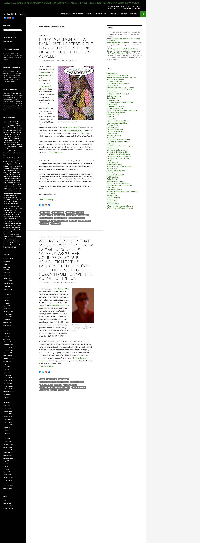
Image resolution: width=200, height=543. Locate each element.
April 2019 (6, 339)
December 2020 (8, 284)
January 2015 (7, 480)
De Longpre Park (46, 215)
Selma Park (43, 35)
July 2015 (6, 463)
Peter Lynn (44, 390)
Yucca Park (56, 223)
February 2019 (8, 344)
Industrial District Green (116, 131)
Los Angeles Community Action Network (123, 49)
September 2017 (8, 391)
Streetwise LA (112, 202)
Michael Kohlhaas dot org (15, 14)
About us (113, 14)
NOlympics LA (112, 169)
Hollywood (59, 215)
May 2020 (6, 303)
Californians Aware (114, 96)
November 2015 (8, 452)
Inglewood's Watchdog (115, 129)
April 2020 (6, 306)
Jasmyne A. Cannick (114, 135)
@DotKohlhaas (8, 41)
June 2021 (6, 267)
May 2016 (6, 436)
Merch (89, 14)
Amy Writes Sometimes (115, 79)
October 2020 (7, 289)
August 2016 (7, 427)
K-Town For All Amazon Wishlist (120, 53)
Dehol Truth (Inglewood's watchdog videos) (122, 110)
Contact (124, 14)
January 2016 (7, 447)
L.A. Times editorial (71, 127)
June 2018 (6, 367)
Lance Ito (58, 384)
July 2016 (6, 430)
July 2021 (6, 264)
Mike (59, 60)
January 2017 (7, 414)
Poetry (53, 390)
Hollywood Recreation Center (78, 215)
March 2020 (7, 308)
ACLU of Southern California (117, 75)
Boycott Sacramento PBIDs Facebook (120, 88)
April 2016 (6, 439)
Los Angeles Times (61, 220)
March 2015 (7, 475)
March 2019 (7, 342)
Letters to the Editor (77, 218)
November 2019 (8, 320)
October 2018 (7, 356)
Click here (6, 53)
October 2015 (7, 455)
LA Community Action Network (118, 154)
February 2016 (8, 444)
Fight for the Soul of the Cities (117, 121)
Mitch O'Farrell (84, 220)
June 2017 (6, 400)
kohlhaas (55, 283)
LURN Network (112, 162)
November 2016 (8, 419)
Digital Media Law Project (116, 112)
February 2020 (8, 311)
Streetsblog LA (112, 200)
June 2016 (6, 433)
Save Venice (111, 187)
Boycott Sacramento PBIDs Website (120, 90)
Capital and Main (113, 100)
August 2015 (7, 461)
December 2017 (8, 383)
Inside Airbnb (112, 133)
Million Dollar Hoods (114, 164)
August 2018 (7, 361)
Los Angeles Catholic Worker (118, 43)
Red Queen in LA (113, 177)
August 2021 (7, 261)
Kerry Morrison (61, 218)
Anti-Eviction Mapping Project (118, 83)
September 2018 (8, 358)
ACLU (42, 379)
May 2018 (6, 369)
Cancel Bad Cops (113, 98)
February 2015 (8, 477)
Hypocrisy (74, 237)
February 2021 (8, 278)
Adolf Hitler (45, 212)
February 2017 (8, 411)
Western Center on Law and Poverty (120, 206)
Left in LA (110, 144)
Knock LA (110, 137)
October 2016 (7, 422)
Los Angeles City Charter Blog (117, 152)
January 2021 (7, 281)
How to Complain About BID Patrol (72, 14)
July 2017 (6, 397)
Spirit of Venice (112, 196)
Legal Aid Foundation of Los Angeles (120, 146)
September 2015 (8, 458)
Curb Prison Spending (115, 108)
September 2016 (8, 425)
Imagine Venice (112, 127)
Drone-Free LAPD (113, 115)
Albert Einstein (58, 212)
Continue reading (47, 199)
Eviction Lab (111, 119)
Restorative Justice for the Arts (118, 183)
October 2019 (7, 322)
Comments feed (8, 506)
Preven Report (112, 173)
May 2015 (6, 469)
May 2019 (6, 336)
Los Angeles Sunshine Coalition (118, 158)
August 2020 (7, 295)
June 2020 (6, 300)
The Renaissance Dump (115, 181)
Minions (73, 220)
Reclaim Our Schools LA (115, 175)
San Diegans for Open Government (119, 185)
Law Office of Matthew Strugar (118, 142)
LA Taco (109, 160)
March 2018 (7, 375)
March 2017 (7, 408)
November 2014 (8, 486)
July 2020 (6, 297)
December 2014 (8, 483)
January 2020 (7, 314)
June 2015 (6, 466)
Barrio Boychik (112, 86)
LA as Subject (111, 148)
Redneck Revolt (112, 179)
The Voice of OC (113, 204)
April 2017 (6, 405)
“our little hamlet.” (56, 152)
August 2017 (7, 394)
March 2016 (7, 441)
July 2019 (6, 331)
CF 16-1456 (80, 212)
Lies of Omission (46, 220)
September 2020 (8, 292)
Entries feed (7, 503)
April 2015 (6, 472)
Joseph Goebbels (46, 218)
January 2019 (7, 347)
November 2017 (8, 386)
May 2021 (6, 270)
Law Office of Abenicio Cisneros (118, 139)
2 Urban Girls (112, 73)
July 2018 (6, 364)
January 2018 (7, 380)
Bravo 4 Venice (112, 92)
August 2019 (7, 328)
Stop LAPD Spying (113, 198)
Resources (133, 14)
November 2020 (8, 286)
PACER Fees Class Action (116, 171)
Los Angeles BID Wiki (12, 93)
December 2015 (8, 450)
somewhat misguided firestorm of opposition (46, 78)
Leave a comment (70, 60)
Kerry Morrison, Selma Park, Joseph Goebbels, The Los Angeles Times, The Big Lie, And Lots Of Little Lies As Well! (66, 47)
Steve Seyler (64, 390)
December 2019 (8, 317)
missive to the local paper (72, 130)
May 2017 (6, 403)
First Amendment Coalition (117, 123)
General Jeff (51, 379)
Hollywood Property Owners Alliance (54, 237)
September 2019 (8, 325)
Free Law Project (113, 125)
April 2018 (6, 372)
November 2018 (8, 353)
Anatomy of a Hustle (114, 81)
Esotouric (110, 117)
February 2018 (8, 378)
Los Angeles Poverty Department (119, 156)
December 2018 (8, 350)
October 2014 (7, 488)
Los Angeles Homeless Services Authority (55, 387)
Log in (5, 500)
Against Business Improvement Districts (121, 77)
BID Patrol (70, 212)
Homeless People (77, 382)
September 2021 (8, 259)
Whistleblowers (101, 14)
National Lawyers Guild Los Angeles (120, 166)
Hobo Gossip (63, 379)
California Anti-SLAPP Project (118, 94)
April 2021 (6, 272)
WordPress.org (8, 508)
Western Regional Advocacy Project (120, 208)
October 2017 (7, 389)
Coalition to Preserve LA (116, 106)
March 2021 (7, 275)
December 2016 (8, 416)
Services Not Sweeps (114, 189)
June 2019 (6, 333)
